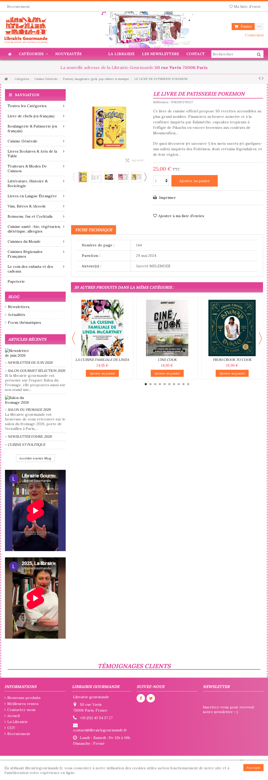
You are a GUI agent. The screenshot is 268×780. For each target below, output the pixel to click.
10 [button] (188, 384)
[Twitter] (151, 698)
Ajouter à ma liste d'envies (181, 215)
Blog (13, 296)
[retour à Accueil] (6, 79)
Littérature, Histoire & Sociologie (28, 183)
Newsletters (19, 306)
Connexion (254, 35)
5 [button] (165, 384)
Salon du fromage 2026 (29, 409)
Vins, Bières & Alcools (27, 206)
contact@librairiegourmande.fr (100, 730)
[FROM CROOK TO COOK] (232, 328)
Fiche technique (93, 229)
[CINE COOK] (167, 328)
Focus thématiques (24, 322)
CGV (11, 727)
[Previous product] (259, 78)
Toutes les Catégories (27, 105)
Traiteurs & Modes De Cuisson (27, 168)
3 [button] (155, 384)
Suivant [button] (145, 127)
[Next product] (263, 78)
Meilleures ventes (22, 703)
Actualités (16, 314)
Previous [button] (73, 176)
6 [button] (169, 384)
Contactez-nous (21, 709)
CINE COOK (167, 359)
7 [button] (174, 384)
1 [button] (146, 384)
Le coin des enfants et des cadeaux (30, 269)
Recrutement (18, 6)
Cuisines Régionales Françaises (25, 254)
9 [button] (183, 384)
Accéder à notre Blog (35, 458)
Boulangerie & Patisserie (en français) (32, 128)
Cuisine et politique (26, 444)
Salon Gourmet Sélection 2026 (36, 370)
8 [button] (179, 384)
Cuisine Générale (22, 141)
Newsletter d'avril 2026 (30, 436)
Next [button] (145, 176)
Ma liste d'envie (247, 6)
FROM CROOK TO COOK (232, 359)
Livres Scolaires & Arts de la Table (32, 153)
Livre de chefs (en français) (31, 116)
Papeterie (16, 281)
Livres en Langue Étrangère (32, 196)
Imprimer (167, 197)
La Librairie (17, 721)
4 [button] (160, 384)
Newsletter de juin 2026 (30, 362)
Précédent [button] (73, 127)
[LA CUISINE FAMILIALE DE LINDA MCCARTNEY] (102, 328)
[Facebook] (141, 698)
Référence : (161, 102)
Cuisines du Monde (24, 241)
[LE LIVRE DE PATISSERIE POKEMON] (83, 177)
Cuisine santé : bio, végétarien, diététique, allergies (34, 229)
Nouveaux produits (24, 697)
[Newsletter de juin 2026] (35, 353)
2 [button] (150, 384)
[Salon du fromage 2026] (35, 400)
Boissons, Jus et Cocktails (30, 216)
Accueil (13, 715)
